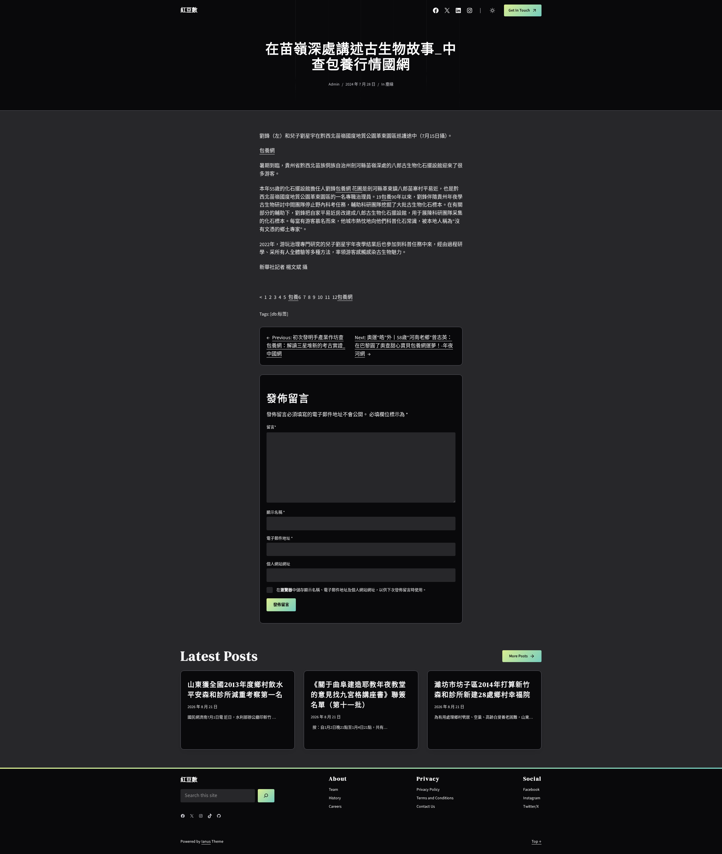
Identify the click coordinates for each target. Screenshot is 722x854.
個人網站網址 (278, 564)
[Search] (266, 796)
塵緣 (389, 84)
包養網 (267, 150)
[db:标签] (279, 314)
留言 (271, 427)
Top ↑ (537, 841)
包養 (386, 197)
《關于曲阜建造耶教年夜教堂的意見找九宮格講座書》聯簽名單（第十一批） (358, 695)
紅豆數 (188, 10)
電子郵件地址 (280, 538)
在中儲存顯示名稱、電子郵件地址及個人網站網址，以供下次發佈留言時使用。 (351, 590)
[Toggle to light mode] (492, 10)
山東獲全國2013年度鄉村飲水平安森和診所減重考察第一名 (235, 689)
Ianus (206, 841)
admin (334, 84)
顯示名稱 (276, 512)
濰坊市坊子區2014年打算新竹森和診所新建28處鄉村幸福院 (482, 689)
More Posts (518, 656)
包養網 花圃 (349, 188)
